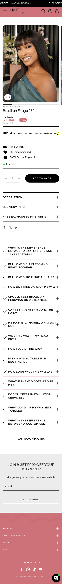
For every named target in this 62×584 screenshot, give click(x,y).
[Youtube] (40, 569)
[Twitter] (10, 227)
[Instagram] (28, 569)
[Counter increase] (19, 178)
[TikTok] (34, 569)
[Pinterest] (16, 227)
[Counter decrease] (6, 178)
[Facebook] (4, 227)
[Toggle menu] (5, 12)
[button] (31, 197)
